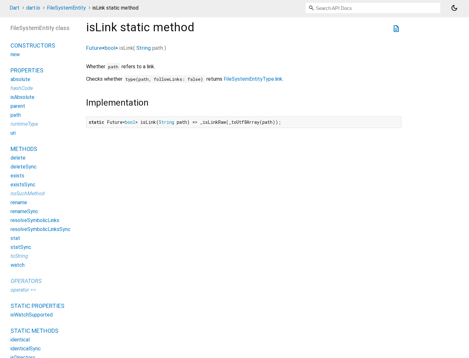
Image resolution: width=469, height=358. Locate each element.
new (15, 54)
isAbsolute (22, 97)
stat (15, 238)
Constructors (33, 45)
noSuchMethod (28, 193)
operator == (23, 290)
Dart (14, 8)
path (16, 115)
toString (19, 256)
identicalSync (26, 349)
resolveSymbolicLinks (35, 220)
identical (20, 340)
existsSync (23, 185)
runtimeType (24, 124)
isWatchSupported (32, 315)
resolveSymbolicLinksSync (41, 229)
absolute (20, 79)
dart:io (33, 8)
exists (17, 176)
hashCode (22, 88)
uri (13, 133)
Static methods (34, 330)
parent (18, 106)
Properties (27, 70)
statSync (21, 247)
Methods (24, 148)
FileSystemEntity (66, 8)
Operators (26, 281)
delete (18, 158)
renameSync (24, 211)
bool (110, 48)
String (143, 48)
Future (94, 48)
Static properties (37, 305)
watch (18, 265)
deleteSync (24, 167)
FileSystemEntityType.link (253, 79)
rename (19, 202)
